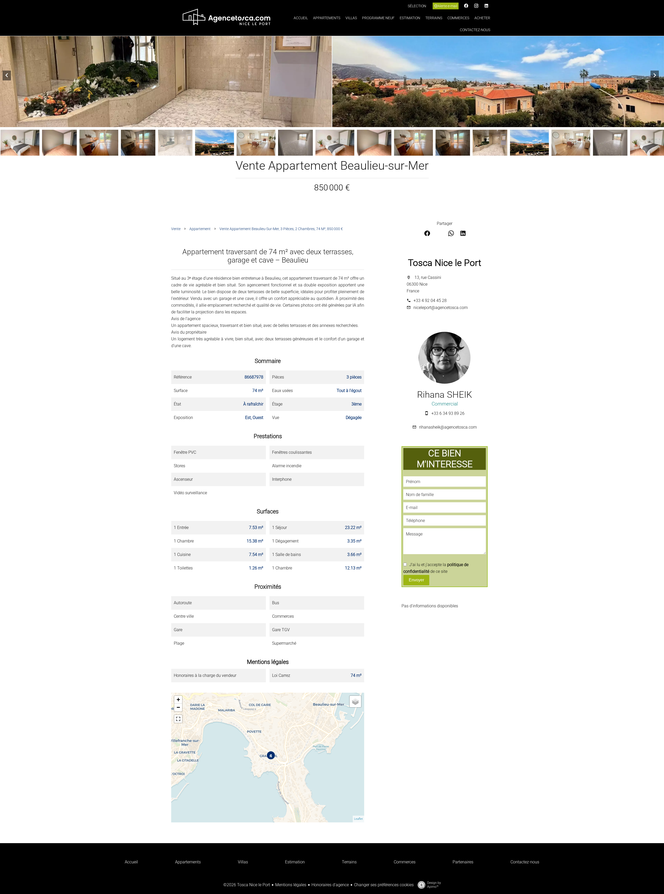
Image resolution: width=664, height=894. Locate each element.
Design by (434, 885)
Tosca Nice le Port (444, 263)
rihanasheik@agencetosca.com (448, 427)
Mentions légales (290, 884)
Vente (176, 229)
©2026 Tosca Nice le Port (246, 884)
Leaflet (358, 819)
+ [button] (178, 699)
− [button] (178, 707)
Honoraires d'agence (330, 884)
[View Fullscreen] (178, 719)
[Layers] (355, 701)
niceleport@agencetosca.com (440, 307)
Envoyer (416, 580)
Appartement (200, 229)
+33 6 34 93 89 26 (448, 413)
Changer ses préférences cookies (384, 884)
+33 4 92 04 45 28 (430, 300)
